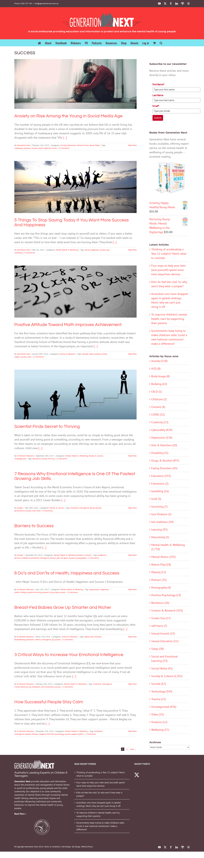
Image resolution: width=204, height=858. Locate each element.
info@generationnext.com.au (46, 3)
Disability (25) (159, 453)
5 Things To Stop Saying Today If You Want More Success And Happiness (75, 182)
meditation (36, 687)
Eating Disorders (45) (164, 468)
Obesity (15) (158, 572)
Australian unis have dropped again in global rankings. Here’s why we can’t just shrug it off (98, 804)
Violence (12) (159, 722)
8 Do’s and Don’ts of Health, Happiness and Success (66, 573)
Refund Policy (87, 846)
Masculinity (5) (160, 537)
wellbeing (18, 252)
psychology (59, 734)
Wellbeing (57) (160, 730)
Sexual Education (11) (164, 641)
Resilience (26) (160, 603)
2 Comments (90, 734)
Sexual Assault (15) (163, 633)
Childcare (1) (159, 399)
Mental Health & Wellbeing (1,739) (168, 547)
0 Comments (64, 148)
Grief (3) (156, 499)
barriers (17, 558)
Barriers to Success (34, 526)
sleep (56, 592)
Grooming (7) (159, 506)
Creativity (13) (159, 422)
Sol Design (76, 846)
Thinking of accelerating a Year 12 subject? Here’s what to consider (168, 253)
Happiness (95, 250)
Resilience (37, 458)
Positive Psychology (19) (166, 595)
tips (107, 250)
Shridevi (20, 555)
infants (38, 639)
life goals (64, 558)
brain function (96, 636)
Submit (157, 118)
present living (48, 592)
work (29, 357)
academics (102, 555)
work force (36, 510)
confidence (25, 558)
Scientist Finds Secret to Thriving (75, 390)
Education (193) (161, 476)
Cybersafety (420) (161, 430)
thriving (51, 458)
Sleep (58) (157, 649)
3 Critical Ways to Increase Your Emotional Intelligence (69, 654)
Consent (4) (158, 407)
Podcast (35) (158, 580)
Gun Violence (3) (161, 514)
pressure (27, 148)
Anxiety (59, 89)
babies (86, 636)
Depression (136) (161, 437)
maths (91, 354)
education (30, 639)
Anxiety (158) (159, 361)
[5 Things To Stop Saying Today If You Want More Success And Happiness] (75, 187)
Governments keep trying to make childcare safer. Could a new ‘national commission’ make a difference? (100, 826)
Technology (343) (161, 691)
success (34, 148)
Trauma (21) (158, 699)
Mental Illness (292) (163, 557)
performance (19, 510)
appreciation (94, 589)
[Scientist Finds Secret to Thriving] (75, 394)
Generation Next (23, 145)
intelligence (46, 639)
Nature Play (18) (161, 564)
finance (53, 558)
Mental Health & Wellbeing (75, 192)
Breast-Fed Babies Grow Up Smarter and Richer (62, 607)
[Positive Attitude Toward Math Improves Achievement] (75, 292)
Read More (132, 145)
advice (87, 250)
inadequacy (18, 148)
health (17, 592)
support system (77, 734)
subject (17, 357)
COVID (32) (158, 414)
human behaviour (21, 687)
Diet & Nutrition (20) (164, 445)
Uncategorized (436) (163, 707)
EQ (91, 508)
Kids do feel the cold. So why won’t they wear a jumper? (99, 794)
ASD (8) (155, 368)
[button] (161, 42)
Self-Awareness (47, 687)
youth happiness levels (47, 148)
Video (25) (157, 714)
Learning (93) (159, 529)
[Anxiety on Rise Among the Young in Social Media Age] (75, 84)
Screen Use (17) (161, 618)
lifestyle (24, 592)
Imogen (20, 508)
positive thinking (35, 592)
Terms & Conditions (52, 846)
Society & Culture (81, 400)
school (104, 354)
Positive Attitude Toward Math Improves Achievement (75, 287)
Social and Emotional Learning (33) (164, 659)
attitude (85, 354)
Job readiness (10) (162, 522)
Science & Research (75, 297)
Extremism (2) (159, 483)
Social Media (90, 89)
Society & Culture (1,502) (166, 676)
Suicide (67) (158, 684)
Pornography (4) (161, 587)
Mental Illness (78, 89)
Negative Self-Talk (46, 734)
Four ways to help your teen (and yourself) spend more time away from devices (168, 270)
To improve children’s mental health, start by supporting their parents (169, 319)
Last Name (158, 95)
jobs (58, 558)
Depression (67, 89)
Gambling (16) (160, 491)
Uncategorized (94, 400)
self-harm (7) (159, 626)
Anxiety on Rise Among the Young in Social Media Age (75, 79)
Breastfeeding (20, 639)
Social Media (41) (162, 668)
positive (98, 354)
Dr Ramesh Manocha (25, 456)
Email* (156, 106)
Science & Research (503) (167, 610)
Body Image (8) (160, 376)
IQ (94, 508)
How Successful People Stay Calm (48, 702)
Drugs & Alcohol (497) (165, 460)
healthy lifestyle (31, 734)
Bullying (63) (159, 384)
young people (81, 558)
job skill (98, 508)
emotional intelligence (79, 508)
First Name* (158, 84)
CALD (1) (156, 391)
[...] (65, 137)
